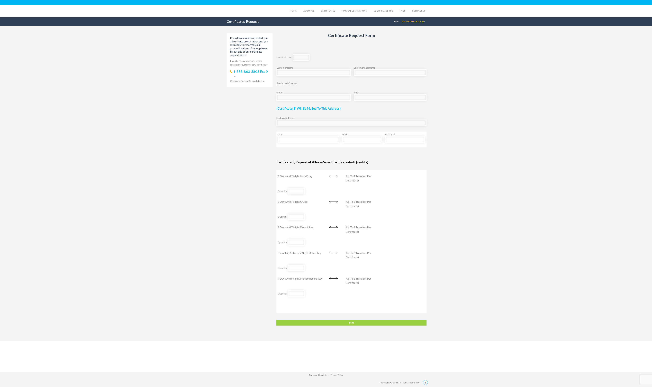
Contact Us (418, 11)
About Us (308, 11)
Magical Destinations (354, 11)
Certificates (328, 11)
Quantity (283, 191)
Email (356, 92)
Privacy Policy (337, 375)
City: (280, 134)
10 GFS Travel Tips (383, 11)
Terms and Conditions (319, 375)
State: (345, 134)
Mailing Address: (285, 118)
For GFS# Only (284, 57)
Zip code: (390, 134)
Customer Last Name (364, 67)
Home (293, 11)
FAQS (402, 11)
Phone (279, 92)
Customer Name (284, 67)
